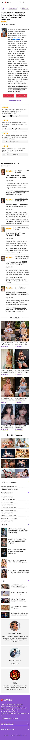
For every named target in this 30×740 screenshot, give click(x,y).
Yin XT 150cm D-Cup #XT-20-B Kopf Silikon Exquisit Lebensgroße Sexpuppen (7, 426)
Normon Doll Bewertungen (8, 510)
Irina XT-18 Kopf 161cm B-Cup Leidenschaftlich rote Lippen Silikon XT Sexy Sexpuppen (18, 530)
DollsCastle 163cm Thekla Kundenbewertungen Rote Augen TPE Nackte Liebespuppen (16, 176)
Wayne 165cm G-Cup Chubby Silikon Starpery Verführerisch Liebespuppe (18, 571)
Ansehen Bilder (8, 96)
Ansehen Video (21, 96)
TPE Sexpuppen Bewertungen (9, 489)
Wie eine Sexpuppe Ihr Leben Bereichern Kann (8, 464)
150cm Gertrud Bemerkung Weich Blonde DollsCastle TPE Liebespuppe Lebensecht (17, 293)
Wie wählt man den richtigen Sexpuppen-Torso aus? (8, 444)
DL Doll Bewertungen (7, 497)
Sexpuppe (16, 39)
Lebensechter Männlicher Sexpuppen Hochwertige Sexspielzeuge (18, 600)
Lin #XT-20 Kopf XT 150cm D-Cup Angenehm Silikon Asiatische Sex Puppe (21, 426)
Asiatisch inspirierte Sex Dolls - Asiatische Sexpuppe (19, 593)
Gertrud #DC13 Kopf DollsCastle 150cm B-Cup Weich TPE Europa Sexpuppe (21, 343)
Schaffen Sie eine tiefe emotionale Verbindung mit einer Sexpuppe (18, 586)
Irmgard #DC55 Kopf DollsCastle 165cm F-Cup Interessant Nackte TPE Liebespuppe (7, 343)
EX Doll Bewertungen (7, 502)
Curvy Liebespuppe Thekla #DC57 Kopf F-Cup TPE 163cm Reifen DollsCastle (7, 371)
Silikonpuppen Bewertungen (9, 486)
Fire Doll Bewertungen (7, 505)
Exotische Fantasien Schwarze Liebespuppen (19, 607)
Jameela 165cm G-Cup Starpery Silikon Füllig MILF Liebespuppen (17, 561)
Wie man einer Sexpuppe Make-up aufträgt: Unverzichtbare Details (7, 474)
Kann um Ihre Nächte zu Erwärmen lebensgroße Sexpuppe (6, 454)
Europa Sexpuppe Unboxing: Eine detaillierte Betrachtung (22, 474)
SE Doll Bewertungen (7, 513)
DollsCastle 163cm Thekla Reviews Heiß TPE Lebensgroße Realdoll (15, 234)
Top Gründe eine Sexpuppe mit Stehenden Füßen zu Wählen (22, 444)
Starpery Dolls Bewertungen (9, 518)
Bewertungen (13, 8)
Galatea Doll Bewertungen (8, 507)
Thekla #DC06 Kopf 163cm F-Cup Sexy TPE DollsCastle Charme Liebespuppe (7, 399)
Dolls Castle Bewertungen (8, 499)
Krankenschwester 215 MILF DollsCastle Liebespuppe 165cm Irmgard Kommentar (16, 263)
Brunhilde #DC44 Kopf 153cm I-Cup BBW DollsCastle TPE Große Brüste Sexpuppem (21, 399)
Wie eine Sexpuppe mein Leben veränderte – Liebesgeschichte (22, 464)
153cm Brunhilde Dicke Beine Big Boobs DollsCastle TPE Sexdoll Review (17, 205)
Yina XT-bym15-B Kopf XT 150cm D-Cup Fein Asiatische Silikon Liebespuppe (18, 551)
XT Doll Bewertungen (7, 521)
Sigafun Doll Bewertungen (8, 515)
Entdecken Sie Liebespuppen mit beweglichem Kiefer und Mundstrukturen (22, 454)
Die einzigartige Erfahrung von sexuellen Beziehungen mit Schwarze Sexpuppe (19, 614)
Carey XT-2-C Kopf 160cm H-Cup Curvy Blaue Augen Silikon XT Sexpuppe (17, 541)
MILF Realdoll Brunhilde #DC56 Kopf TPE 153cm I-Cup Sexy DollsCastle (22, 371)
